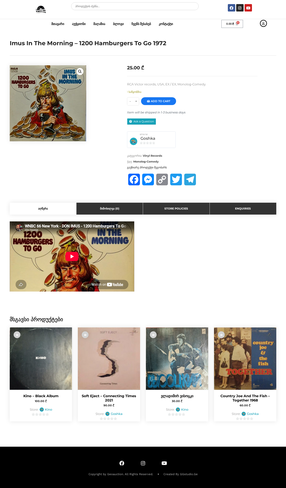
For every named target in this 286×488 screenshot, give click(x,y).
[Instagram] (240, 7)
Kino (48, 409)
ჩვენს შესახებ (141, 24)
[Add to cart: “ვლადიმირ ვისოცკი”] (153, 334)
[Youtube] (248, 7)
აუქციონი (79, 24)
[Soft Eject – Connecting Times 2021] (109, 358)
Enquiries (243, 208)
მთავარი (57, 24)
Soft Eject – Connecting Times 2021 (109, 398)
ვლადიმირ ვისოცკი (177, 396)
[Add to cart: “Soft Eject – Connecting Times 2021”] (85, 334)
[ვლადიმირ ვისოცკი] (177, 358)
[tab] (43, 209)
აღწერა (43, 208)
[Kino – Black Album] (41, 358)
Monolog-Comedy (146, 161)
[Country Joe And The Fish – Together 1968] (245, 358)
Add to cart (160, 101)
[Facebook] (231, 7)
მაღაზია (99, 24)
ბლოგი (118, 24)
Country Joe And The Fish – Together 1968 (245, 398)
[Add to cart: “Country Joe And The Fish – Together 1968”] (221, 334)
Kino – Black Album (41, 396)
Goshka (147, 138)
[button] (79, 71)
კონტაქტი (166, 24)
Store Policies (176, 208)
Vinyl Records (152, 155)
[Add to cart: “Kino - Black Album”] (17, 334)
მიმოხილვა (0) (109, 208)
